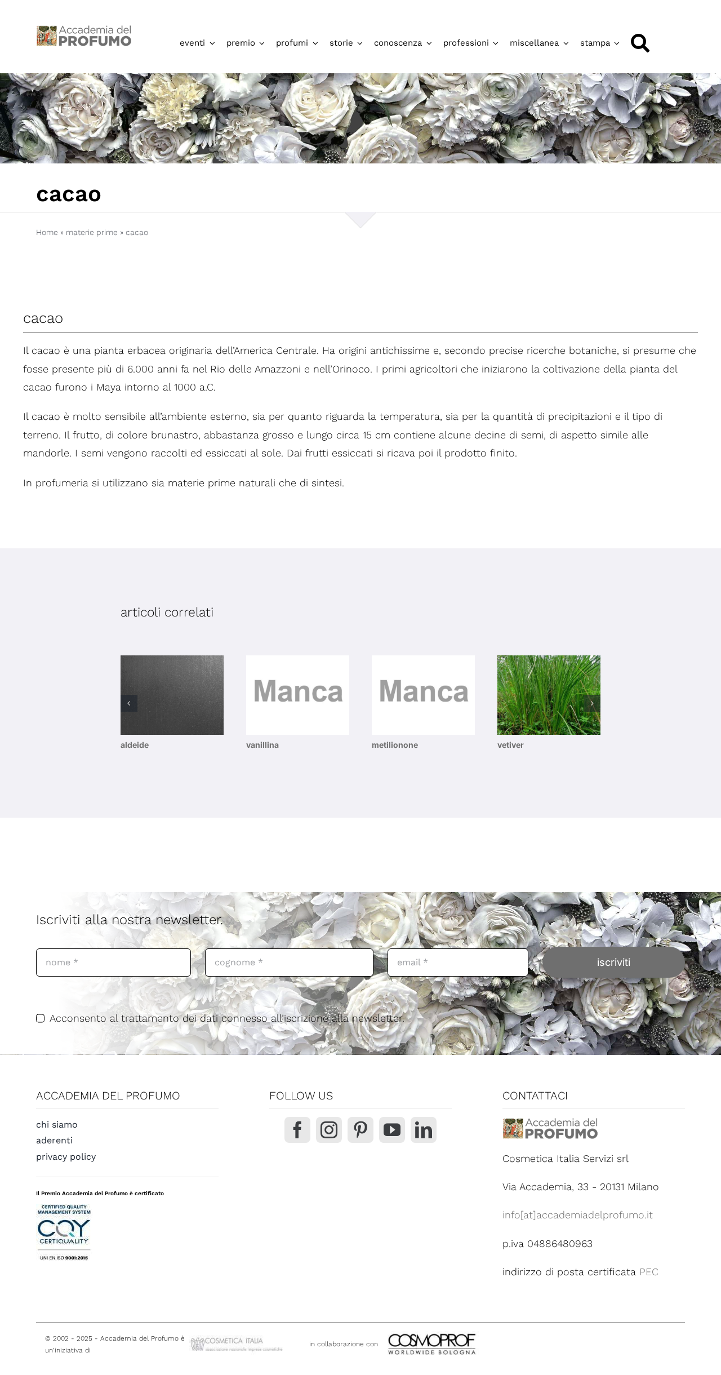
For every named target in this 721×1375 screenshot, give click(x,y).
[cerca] (640, 43)
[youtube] (392, 1130)
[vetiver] (548, 694)
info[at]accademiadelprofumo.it (577, 1215)
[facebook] (297, 1130)
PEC (648, 1272)
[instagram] (329, 1130)
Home (47, 232)
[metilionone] (423, 694)
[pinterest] (360, 1130)
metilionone (395, 744)
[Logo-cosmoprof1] (468, 1332)
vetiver (510, 744)
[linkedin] (424, 1130)
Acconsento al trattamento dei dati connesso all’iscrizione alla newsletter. (227, 1018)
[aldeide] (172, 694)
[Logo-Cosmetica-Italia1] (238, 1340)
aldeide (135, 744)
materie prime (92, 232)
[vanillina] (297, 694)
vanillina (262, 744)
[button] (129, 703)
